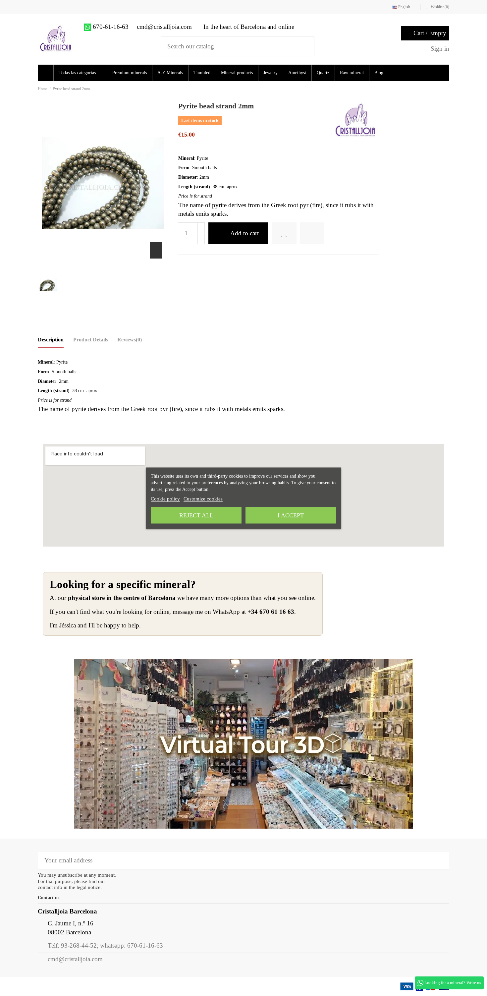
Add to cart (244, 233)
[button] (82, 73)
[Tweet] (192, 265)
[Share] (182, 265)
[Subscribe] (439, 860)
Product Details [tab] (90, 339)
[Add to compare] (321, 233)
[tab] (129, 341)
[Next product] (447, 88)
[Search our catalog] (305, 46)
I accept (291, 515)
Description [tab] (51, 339)
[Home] (46, 73)
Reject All (196, 515)
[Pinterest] (203, 265)
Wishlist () (439, 7)
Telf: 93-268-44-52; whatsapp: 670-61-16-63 (105, 945)
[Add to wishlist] (288, 233)
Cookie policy (165, 498)
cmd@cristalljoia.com (75, 959)
